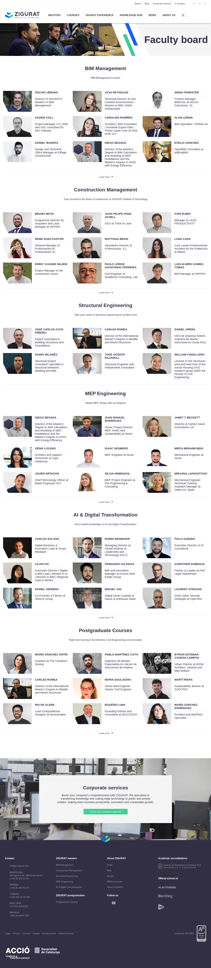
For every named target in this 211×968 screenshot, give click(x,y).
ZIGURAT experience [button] (100, 15)
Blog (147, 3)
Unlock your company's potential (105, 811)
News (109, 865)
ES (194, 3)
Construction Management (69, 870)
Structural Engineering (67, 876)
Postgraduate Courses (67, 902)
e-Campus (180, 3)
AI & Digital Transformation (69, 887)
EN (199, 3)
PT (205, 3)
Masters (54, 15)
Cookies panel (49, 933)
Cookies (26, 933)
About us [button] (168, 15)
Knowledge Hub (131, 15)
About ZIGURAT (115, 887)
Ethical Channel (66, 933)
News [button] (152, 15)
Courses (73, 15)
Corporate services (162, 3)
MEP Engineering (64, 881)
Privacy (16, 933)
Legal (7, 933)
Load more (104, 177)
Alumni (137, 3)
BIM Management (64, 865)
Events (110, 876)
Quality (36, 933)
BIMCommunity (114, 881)
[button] (183, 15)
